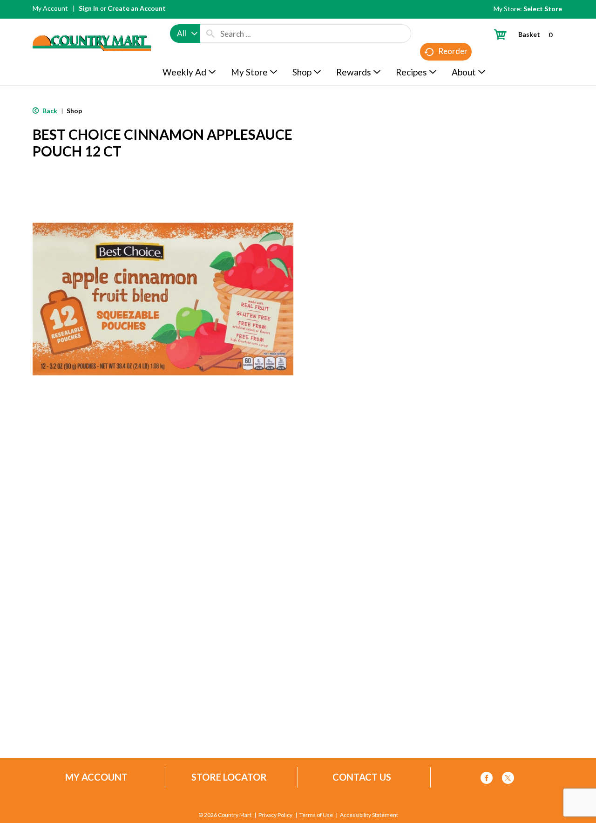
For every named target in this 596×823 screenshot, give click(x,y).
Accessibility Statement (369, 815)
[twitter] (508, 779)
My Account (50, 8)
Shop (74, 111)
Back (49, 111)
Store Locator (229, 777)
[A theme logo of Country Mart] (92, 26)
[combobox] (185, 33)
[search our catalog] (210, 33)
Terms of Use (316, 815)
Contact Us (361, 777)
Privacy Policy (275, 815)
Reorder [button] (452, 51)
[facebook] (487, 779)
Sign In (89, 8)
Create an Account (137, 8)
